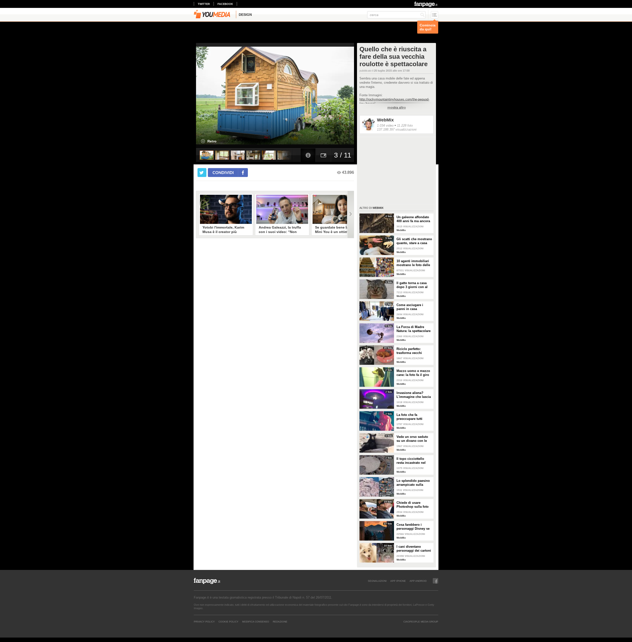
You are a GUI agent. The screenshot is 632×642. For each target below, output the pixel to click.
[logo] (426, 4)
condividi (223, 172)
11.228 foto (405, 125)
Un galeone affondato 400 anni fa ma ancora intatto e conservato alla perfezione (413, 219)
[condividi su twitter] (202, 172)
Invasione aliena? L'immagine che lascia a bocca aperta (413, 395)
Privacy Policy (204, 621)
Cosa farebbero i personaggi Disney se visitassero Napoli (413, 527)
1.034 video (385, 125)
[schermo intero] (323, 155)
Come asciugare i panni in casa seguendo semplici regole (411, 307)
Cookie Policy (228, 621)
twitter (204, 3)
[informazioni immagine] (308, 155)
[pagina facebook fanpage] (435, 581)
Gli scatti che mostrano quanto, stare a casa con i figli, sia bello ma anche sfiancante (414, 241)
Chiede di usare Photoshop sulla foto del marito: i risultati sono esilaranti (412, 505)
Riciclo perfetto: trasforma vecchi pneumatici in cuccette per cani (413, 351)
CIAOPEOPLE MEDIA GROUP (420, 621)
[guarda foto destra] (291, 95)
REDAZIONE (280, 621)
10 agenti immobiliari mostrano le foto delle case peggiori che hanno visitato (413, 263)
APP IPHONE (398, 581)
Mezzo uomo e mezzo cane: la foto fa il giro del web (413, 373)
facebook (225, 3)
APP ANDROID (418, 581)
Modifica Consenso (255, 621)
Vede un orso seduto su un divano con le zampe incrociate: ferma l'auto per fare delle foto (412, 439)
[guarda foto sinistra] (212, 95)
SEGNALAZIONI (377, 581)
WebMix (385, 119)
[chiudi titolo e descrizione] (203, 141)
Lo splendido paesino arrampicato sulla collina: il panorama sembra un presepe (413, 483)
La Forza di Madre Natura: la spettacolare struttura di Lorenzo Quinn (413, 329)
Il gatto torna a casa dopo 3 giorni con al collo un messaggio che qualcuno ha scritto (412, 285)
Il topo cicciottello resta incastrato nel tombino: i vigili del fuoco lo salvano (411, 461)
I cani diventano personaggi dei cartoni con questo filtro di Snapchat (413, 549)
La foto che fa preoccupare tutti (409, 417)
